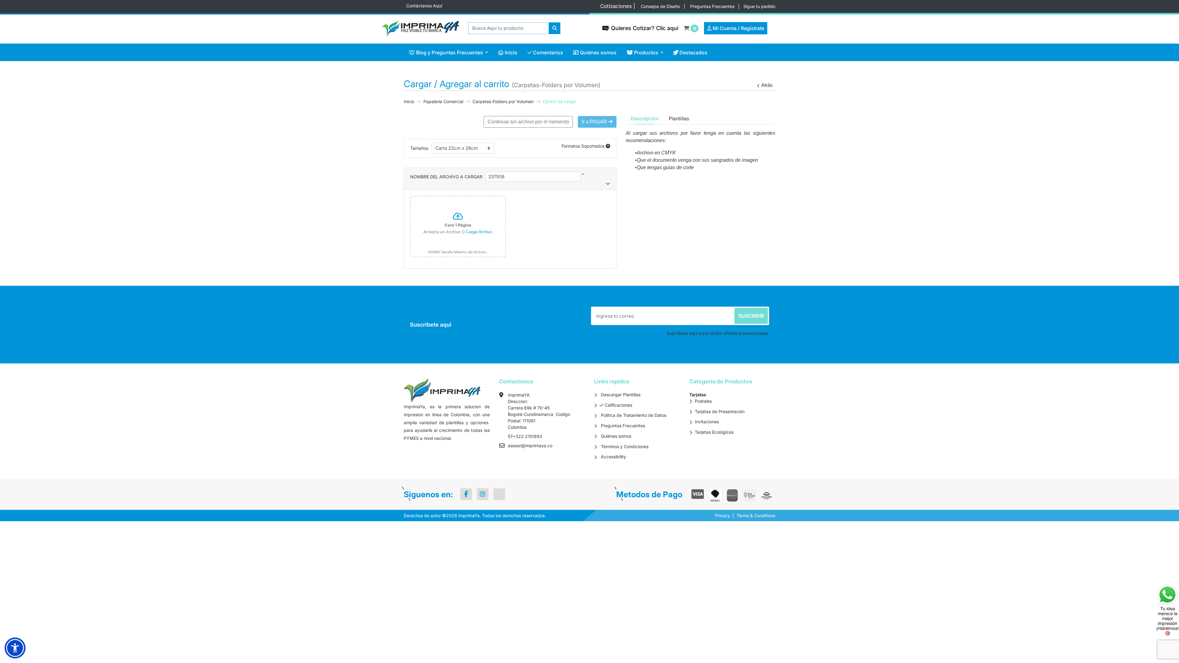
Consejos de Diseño (661, 6)
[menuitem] (448, 52)
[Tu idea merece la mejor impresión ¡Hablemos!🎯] (1167, 594)
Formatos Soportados (584, 146)
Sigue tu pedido (759, 6)
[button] (15, 648)
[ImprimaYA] (417, 28)
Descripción (645, 118)
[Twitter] (499, 494)
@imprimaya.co (536, 445)
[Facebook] (466, 494)
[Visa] (697, 494)
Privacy (722, 515)
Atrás (766, 85)
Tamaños (419, 148)
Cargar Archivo (479, 232)
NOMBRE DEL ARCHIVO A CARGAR (446, 176)
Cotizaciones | (619, 6)
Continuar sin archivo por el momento (528, 121)
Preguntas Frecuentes (713, 6)
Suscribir (751, 316)
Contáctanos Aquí (424, 5)
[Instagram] (482, 494)
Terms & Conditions (756, 515)
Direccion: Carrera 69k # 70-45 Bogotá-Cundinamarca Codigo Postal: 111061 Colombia (539, 414)
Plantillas (679, 118)
